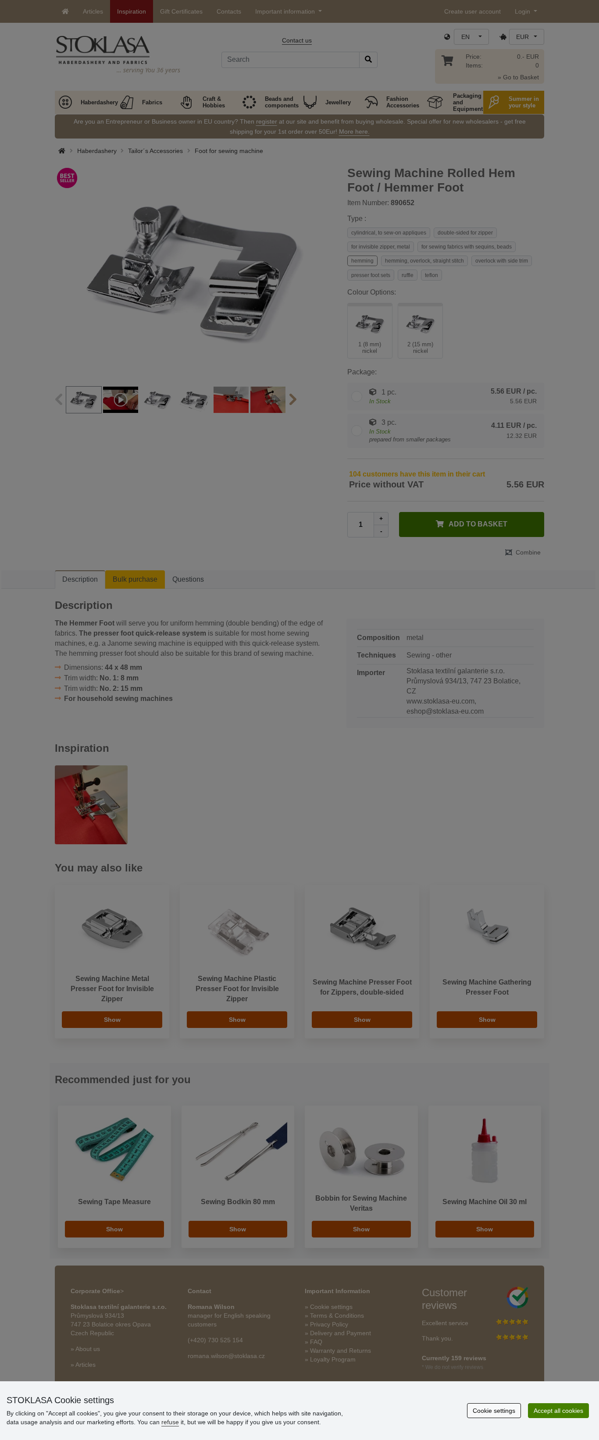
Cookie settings (494, 1410)
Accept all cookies (558, 1410)
